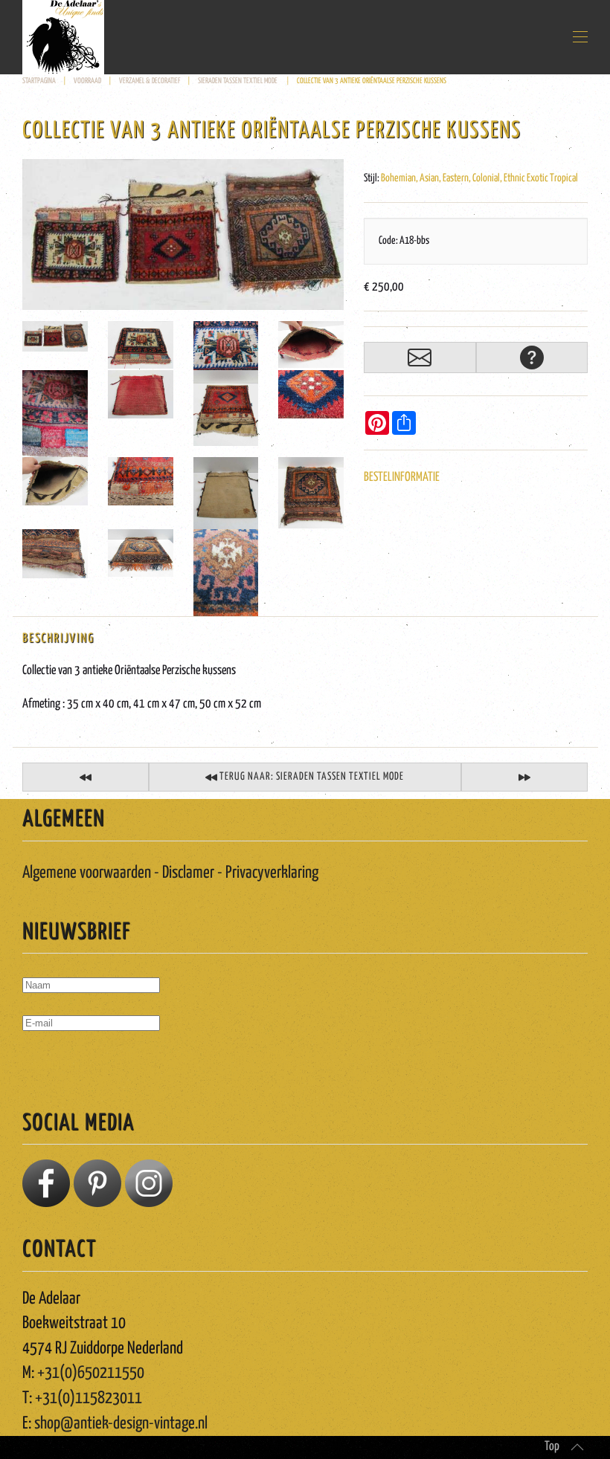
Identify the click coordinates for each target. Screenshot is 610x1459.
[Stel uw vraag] (532, 357)
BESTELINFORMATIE (402, 477)
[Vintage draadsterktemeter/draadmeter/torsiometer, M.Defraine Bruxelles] (524, 777)
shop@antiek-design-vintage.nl (121, 1423)
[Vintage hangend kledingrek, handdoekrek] (85, 777)
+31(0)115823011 (88, 1398)
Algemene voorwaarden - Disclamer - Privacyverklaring (170, 872)
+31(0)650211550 (90, 1373)
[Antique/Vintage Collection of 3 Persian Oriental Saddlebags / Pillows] (183, 234)
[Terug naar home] (63, 37)
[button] (580, 37)
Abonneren (56, 1066)
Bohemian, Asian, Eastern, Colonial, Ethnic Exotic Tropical (479, 178)
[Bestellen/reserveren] (419, 357)
